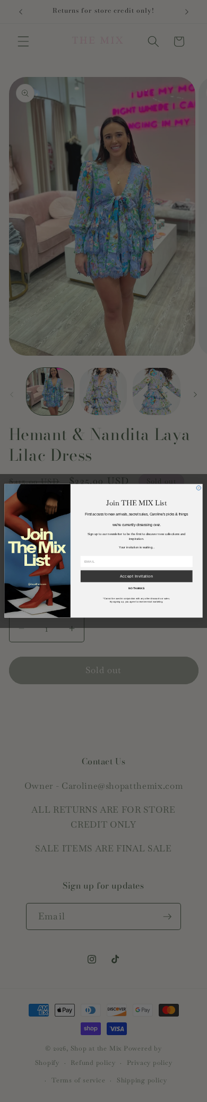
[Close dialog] (198, 488)
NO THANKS (136, 588)
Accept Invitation (136, 576)
